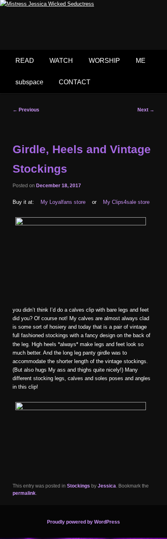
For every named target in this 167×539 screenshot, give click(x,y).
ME (141, 60)
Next (145, 110)
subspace (29, 82)
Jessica (107, 486)
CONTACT (74, 82)
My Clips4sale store (126, 202)
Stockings (78, 486)
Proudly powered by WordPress (83, 522)
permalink (24, 493)
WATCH (61, 60)
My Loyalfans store (63, 202)
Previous (26, 110)
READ (24, 60)
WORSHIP (104, 60)
